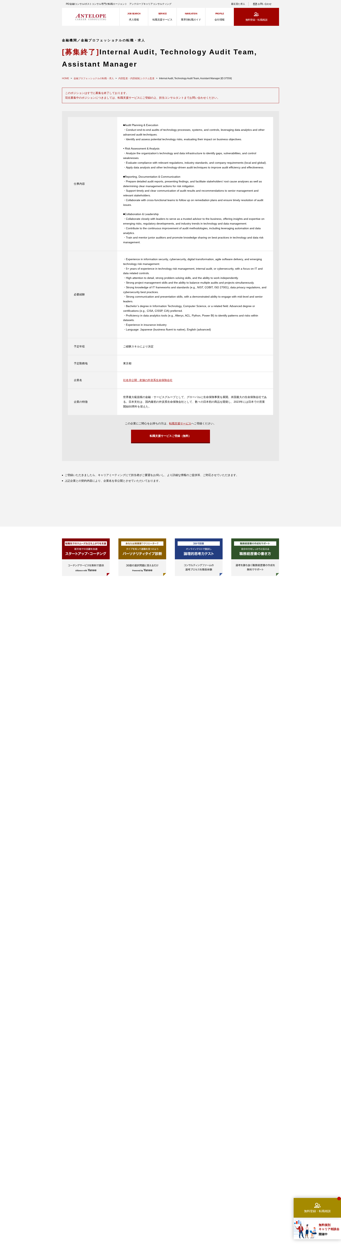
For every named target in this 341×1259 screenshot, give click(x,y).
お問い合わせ (265, 4)
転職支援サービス (180, 423)
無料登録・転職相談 (256, 19)
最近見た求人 (238, 4)
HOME (65, 78)
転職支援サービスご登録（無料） (170, 435)
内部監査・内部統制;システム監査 (136, 78)
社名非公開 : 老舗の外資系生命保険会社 (147, 380)
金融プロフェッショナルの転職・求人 (94, 78)
